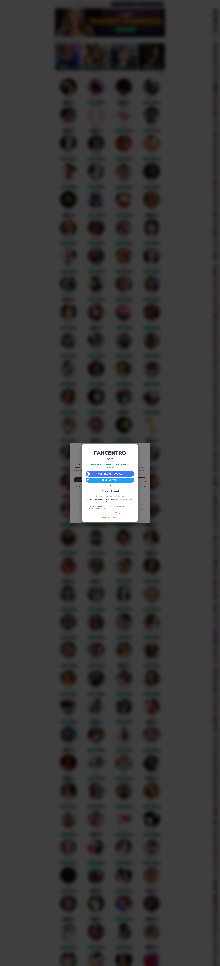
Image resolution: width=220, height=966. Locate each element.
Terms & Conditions (119, 499)
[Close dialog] (135, 447)
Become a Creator (110, 517)
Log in (119, 513)
